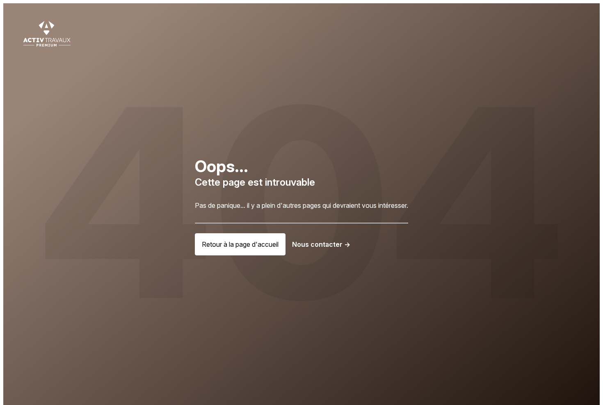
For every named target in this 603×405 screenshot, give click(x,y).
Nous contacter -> (321, 244)
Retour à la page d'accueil (240, 244)
